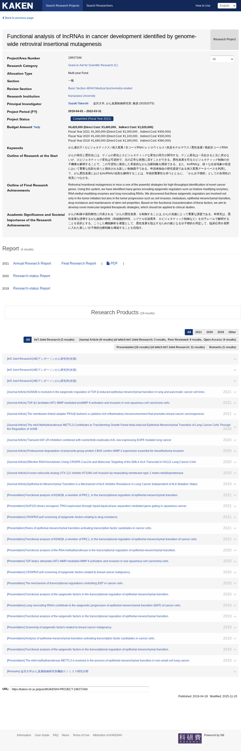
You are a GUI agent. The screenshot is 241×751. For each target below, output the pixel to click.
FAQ (55, 735)
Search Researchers (99, 5)
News (65, 735)
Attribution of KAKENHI (107, 735)
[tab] (123, 312)
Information (24, 735)
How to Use (203, 5)
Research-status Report (31, 276)
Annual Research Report (32, 263)
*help (36, 127)
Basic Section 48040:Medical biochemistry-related (100, 88)
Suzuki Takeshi (78, 103)
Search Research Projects (62, 5)
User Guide (42, 735)
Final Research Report (78, 263)
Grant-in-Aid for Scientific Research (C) (93, 65)
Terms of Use (81, 735)
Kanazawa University (81, 96)
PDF (114, 263)
